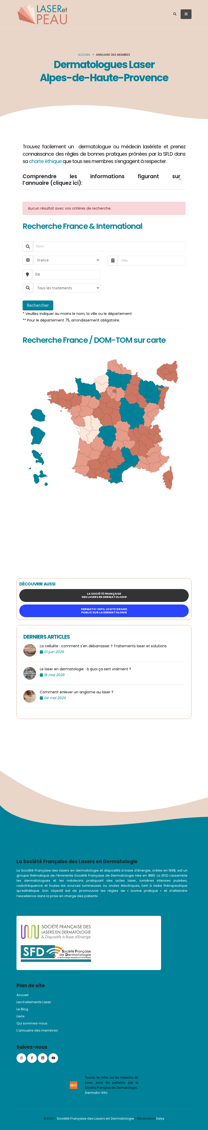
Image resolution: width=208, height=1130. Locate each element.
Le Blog (22, 1009)
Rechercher (38, 305)
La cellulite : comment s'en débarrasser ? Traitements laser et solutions (103, 646)
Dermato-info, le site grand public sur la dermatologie (104, 610)
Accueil (84, 55)
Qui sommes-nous (31, 1023)
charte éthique (45, 161)
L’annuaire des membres (37, 1030)
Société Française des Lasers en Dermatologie (95, 1118)
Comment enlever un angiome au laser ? (76, 692)
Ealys (160, 1118)
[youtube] (53, 1058)
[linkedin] (42, 1058)
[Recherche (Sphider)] (175, 14)
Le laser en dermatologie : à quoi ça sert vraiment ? (85, 669)
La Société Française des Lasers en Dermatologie (104, 595)
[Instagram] (21, 1058)
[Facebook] (32, 1058)
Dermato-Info (96, 1093)
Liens (20, 1016)
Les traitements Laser (33, 1002)
